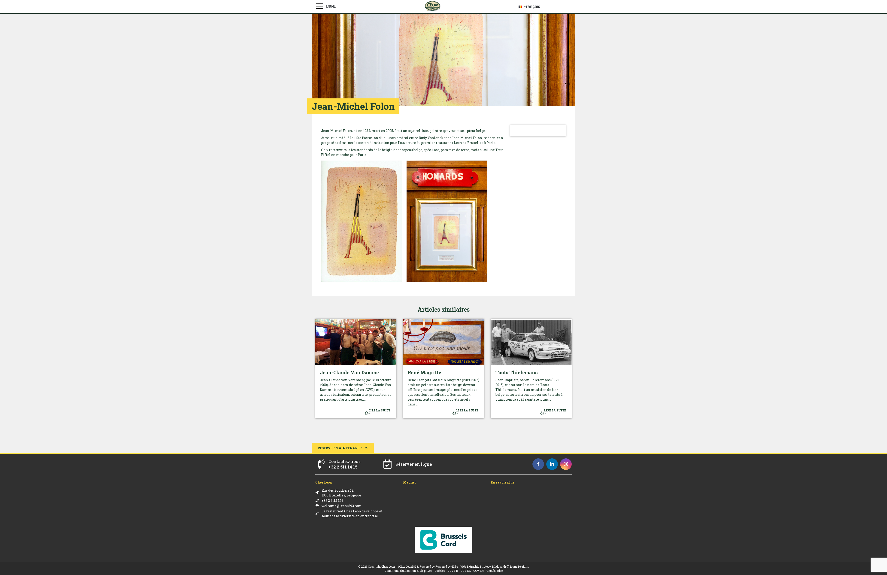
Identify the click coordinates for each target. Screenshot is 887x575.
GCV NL (466, 570)
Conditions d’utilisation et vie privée (408, 570)
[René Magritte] (443, 342)
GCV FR (453, 570)
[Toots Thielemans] (531, 342)
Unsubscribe (494, 570)
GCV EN (478, 570)
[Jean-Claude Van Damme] (355, 342)
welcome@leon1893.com (342, 506)
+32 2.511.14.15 (332, 500)
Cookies (439, 570)
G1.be (454, 566)
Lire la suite (379, 410)
